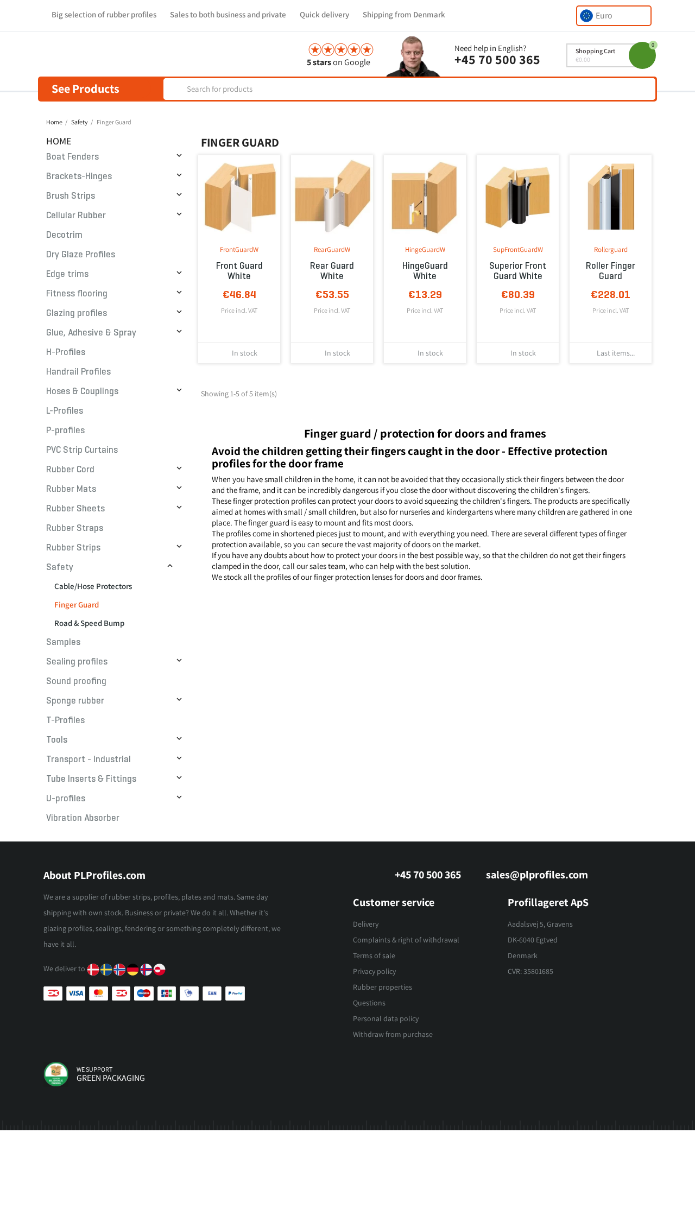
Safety (59, 567)
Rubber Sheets (75, 508)
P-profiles (65, 430)
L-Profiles (64, 410)
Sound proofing (76, 681)
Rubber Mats (71, 489)
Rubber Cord (70, 469)
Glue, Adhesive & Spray (91, 332)
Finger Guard (76, 604)
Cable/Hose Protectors (93, 586)
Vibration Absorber (82, 818)
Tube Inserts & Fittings (91, 778)
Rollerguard (611, 249)
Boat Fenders (72, 156)
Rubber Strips (73, 547)
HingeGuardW (425, 249)
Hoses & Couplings (82, 391)
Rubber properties (382, 987)
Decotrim (64, 234)
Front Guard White (239, 271)
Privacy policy (374, 971)
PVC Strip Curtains (82, 449)
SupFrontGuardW (518, 249)
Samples (63, 642)
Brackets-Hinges (79, 176)
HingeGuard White (425, 271)
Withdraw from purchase (393, 1034)
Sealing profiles (77, 661)
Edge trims (67, 274)
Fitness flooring (77, 293)
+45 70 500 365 (497, 59)
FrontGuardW (239, 249)
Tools (56, 739)
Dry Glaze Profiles (80, 254)
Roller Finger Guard (610, 271)
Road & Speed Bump (89, 623)
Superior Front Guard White (517, 271)
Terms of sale (374, 955)
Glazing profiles (76, 313)
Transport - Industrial (88, 759)
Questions (369, 1003)
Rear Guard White (332, 271)
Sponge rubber (75, 700)
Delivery (365, 924)
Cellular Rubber (76, 215)
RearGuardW (332, 249)
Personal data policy (386, 1018)
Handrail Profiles (78, 371)
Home (59, 141)
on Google (338, 62)
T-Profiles (65, 720)
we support (94, 1069)
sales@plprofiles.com (537, 875)
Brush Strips (70, 195)
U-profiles (65, 798)
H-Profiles (65, 352)
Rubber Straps (74, 528)
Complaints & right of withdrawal (406, 940)
